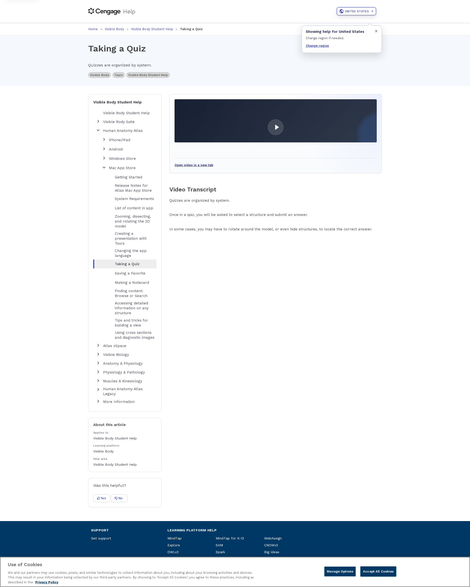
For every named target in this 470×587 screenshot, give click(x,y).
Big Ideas (271, 552)
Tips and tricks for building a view (131, 322)
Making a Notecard (132, 282)
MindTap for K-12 (230, 538)
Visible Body (114, 29)
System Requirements (134, 199)
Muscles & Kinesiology (122, 381)
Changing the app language (131, 253)
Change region (317, 46)
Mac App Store (122, 168)
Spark (220, 552)
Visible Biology (116, 354)
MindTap (174, 538)
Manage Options (340, 571)
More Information (119, 402)
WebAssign (273, 538)
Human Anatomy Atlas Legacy (123, 391)
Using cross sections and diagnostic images (134, 335)
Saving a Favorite (130, 273)
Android (116, 149)
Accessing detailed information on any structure (132, 308)
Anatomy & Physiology (123, 363)
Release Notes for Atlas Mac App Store (133, 188)
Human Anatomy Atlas (123, 130)
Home (93, 29)
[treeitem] (128, 264)
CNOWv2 (271, 545)
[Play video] (276, 120)
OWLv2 (173, 552)
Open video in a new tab (194, 165)
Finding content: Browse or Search (131, 293)
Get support (101, 538)
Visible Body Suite (119, 122)
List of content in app (134, 208)
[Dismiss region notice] (376, 31)
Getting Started (128, 177)
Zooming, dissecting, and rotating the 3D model (133, 221)
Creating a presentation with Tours (131, 238)
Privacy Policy (46, 582)
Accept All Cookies (378, 571)
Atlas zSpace (114, 346)
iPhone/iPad (119, 140)
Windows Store (122, 158)
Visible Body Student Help (152, 29)
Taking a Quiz (127, 264)
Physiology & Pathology (124, 372)
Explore (173, 545)
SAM (219, 545)
